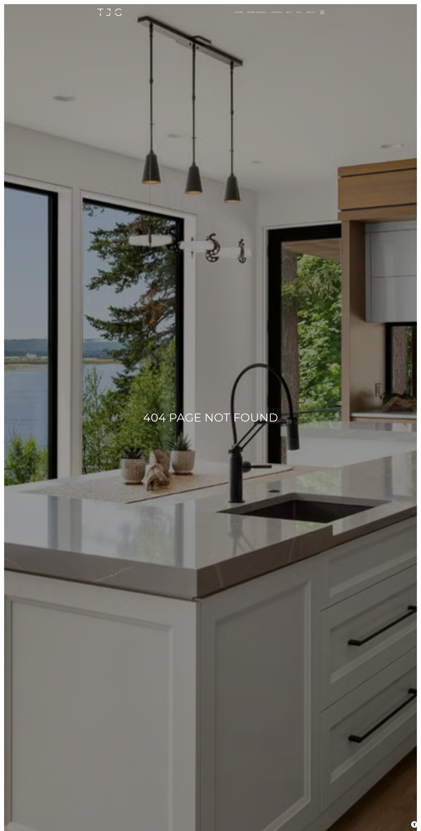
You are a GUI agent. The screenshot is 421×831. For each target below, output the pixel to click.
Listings (276, 12)
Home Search (257, 12)
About (311, 12)
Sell (299, 12)
